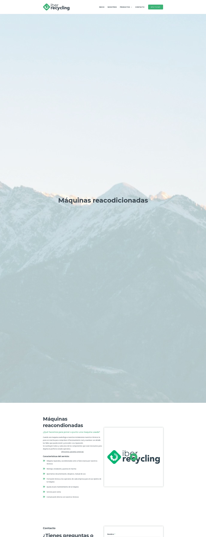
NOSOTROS (112, 7)
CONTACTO (139, 7)
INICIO (101, 7)
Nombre (111, 534)
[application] (131, 7)
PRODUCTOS (125, 7)
